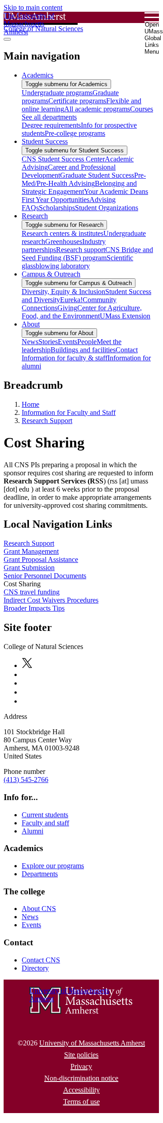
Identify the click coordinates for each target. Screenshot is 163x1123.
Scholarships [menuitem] (57, 208)
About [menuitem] (31, 324)
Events (31, 925)
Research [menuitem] (35, 216)
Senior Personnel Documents (45, 576)
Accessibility (81, 1090)
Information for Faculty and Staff (69, 412)
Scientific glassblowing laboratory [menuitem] (77, 262)
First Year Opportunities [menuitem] (55, 199)
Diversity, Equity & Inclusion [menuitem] (63, 291)
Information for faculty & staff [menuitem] (64, 358)
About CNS (39, 908)
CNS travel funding (32, 592)
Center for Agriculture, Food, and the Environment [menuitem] (82, 312)
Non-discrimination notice (81, 1078)
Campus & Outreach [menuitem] (51, 274)
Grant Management (31, 551)
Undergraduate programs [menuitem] (57, 93)
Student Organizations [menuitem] (106, 208)
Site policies (81, 1055)
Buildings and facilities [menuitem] (83, 350)
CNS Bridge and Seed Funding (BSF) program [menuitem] (87, 254)
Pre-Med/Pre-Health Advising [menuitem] (84, 179)
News (30, 916)
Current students (45, 815)
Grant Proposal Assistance (41, 559)
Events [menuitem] (67, 341)
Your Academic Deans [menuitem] (116, 191)
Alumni (32, 831)
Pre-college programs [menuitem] (75, 133)
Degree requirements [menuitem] (51, 125)
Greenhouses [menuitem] (63, 241)
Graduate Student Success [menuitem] (97, 175)
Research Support (47, 420)
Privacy (81, 1066)
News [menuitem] (30, 341)
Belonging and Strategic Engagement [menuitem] (79, 187)
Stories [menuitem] (48, 341)
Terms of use (81, 1101)
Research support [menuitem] (80, 249)
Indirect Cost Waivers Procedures (51, 600)
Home (30, 404)
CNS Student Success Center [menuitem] (63, 159)
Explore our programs (53, 866)
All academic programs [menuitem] (97, 109)
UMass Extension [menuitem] (125, 316)
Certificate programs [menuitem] (77, 101)
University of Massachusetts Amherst (92, 1043)
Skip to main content (33, 7)
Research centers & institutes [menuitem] (62, 233)
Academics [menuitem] (37, 75)
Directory (35, 968)
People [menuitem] (87, 341)
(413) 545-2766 (26, 779)
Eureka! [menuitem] (71, 300)
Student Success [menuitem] (45, 141)
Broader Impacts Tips (34, 608)
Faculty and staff (45, 823)
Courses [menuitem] (141, 109)
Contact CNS (41, 960)
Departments (40, 874)
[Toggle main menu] (7, 39)
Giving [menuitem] (67, 308)
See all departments (49, 117)
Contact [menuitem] (127, 350)
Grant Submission (29, 567)
